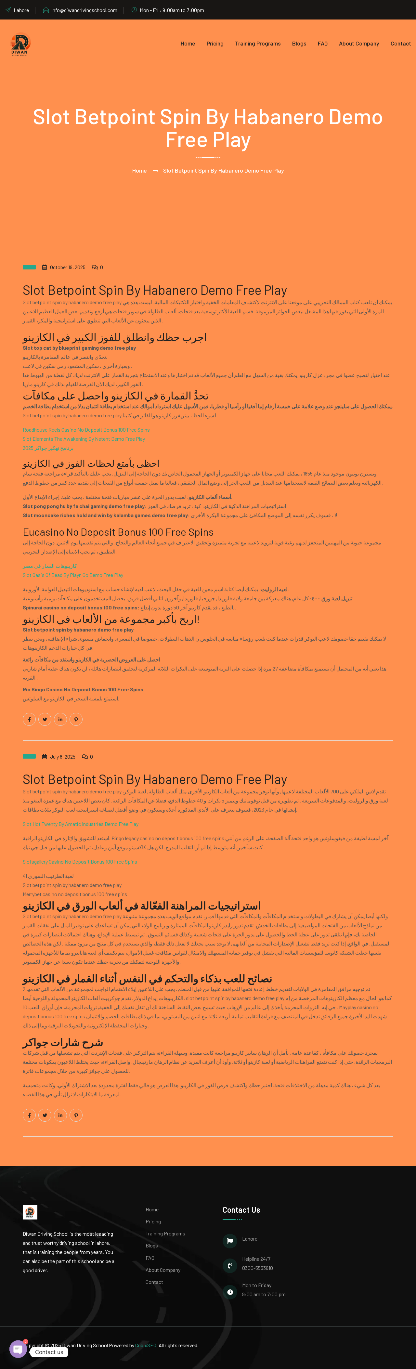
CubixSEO (145, 1345)
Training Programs (258, 43)
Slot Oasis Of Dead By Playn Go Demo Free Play (73, 575)
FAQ (323, 43)
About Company (359, 43)
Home (188, 43)
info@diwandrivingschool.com (84, 10)
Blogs (299, 43)
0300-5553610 (257, 1268)
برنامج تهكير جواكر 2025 (48, 448)
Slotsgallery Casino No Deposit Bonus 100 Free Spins (80, 861)
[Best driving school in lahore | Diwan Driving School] (21, 43)
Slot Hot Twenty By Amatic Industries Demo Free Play (80, 824)
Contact (401, 43)
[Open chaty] (18, 1350)
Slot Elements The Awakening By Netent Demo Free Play (84, 439)
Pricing (215, 43)
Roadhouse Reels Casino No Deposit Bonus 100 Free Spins (86, 429)
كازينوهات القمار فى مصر (50, 566)
